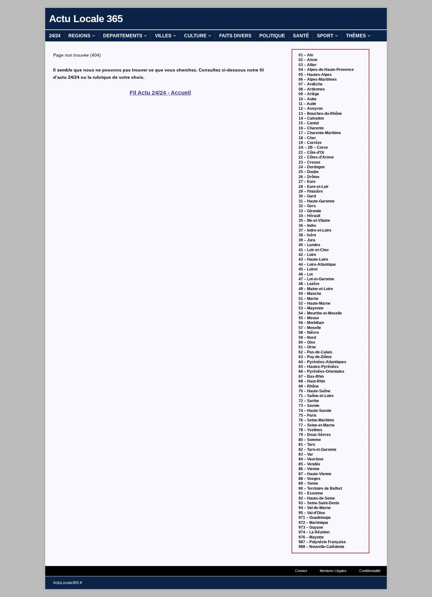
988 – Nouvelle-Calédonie (321, 546)
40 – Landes (309, 245)
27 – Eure (307, 181)
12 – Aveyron (311, 108)
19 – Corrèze (310, 142)
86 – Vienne (309, 469)
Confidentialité (369, 571)
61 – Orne (307, 347)
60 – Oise (307, 342)
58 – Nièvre (309, 332)
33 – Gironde (310, 211)
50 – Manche (310, 293)
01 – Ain (306, 55)
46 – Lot (306, 274)
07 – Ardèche (311, 84)
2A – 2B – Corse (313, 147)
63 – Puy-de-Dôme (315, 357)
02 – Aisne (308, 60)
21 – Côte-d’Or (311, 152)
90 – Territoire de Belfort (320, 488)
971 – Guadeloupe (315, 517)
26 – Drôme (309, 177)
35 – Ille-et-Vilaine (314, 220)
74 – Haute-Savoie (315, 410)
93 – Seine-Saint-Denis (319, 503)
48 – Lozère (309, 284)
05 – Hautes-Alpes (315, 74)
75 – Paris (308, 415)
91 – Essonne (311, 493)
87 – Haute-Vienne (315, 474)
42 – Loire (307, 254)
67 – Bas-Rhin (311, 376)
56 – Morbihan (311, 322)
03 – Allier (308, 65)
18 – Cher (307, 138)
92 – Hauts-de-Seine (317, 498)
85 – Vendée (309, 464)
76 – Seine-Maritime (316, 420)
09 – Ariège (309, 94)
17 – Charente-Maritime (320, 133)
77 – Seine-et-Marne (317, 425)
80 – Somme (310, 440)
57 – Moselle (310, 328)
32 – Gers (307, 206)
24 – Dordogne (312, 167)
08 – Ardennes (312, 89)
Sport (325, 35)
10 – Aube (308, 99)
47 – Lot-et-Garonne (316, 279)
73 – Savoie (309, 405)
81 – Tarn (307, 444)
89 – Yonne (308, 483)
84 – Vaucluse (311, 459)
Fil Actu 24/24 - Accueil (160, 93)
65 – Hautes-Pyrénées (319, 366)
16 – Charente (311, 128)
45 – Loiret (308, 269)
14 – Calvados (311, 118)
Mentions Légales (333, 571)
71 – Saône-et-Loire (316, 396)
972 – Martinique (313, 522)
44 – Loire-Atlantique (317, 264)
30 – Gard (307, 196)
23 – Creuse (309, 162)
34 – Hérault (309, 216)
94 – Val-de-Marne (315, 508)
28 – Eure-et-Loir (314, 186)
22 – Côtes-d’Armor (316, 157)
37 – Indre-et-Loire (315, 230)
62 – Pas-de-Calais (315, 352)
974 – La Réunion (314, 532)
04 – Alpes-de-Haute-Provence (326, 69)
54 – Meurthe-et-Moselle (320, 313)
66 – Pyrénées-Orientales (321, 371)
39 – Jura (307, 240)
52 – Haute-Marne (314, 303)
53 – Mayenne (311, 308)
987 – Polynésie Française (322, 542)
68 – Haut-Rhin (312, 381)
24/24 (54, 35)
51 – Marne (308, 298)
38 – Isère (307, 235)
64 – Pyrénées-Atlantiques (322, 362)
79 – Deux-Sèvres (315, 434)
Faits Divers (235, 35)
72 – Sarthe (309, 401)
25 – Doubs (309, 172)
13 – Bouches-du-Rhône (320, 113)
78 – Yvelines (310, 430)
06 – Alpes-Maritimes (318, 79)
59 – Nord (307, 337)
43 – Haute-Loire (313, 259)
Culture (195, 35)
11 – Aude (307, 104)
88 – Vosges (309, 478)
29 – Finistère (311, 191)
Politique (272, 35)
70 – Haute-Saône (314, 391)
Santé (301, 35)
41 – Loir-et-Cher (314, 250)
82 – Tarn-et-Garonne (317, 449)
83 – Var (306, 454)
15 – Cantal (309, 123)
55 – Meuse (309, 318)
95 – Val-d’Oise (312, 513)
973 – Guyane (311, 527)
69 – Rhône (309, 386)
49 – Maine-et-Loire (316, 289)
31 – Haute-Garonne (317, 201)
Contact (301, 571)
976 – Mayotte (311, 537)
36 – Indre (307, 225)
